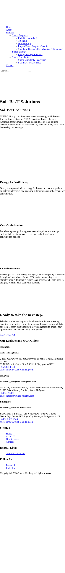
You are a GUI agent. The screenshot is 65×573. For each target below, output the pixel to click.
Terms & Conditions (15, 453)
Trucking (22, 40)
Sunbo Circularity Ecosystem (32, 60)
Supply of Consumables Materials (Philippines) (40, 49)
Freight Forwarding (27, 38)
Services (10, 32)
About (9, 30)
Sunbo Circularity (20, 57)
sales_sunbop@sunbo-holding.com (16, 422)
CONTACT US (7, 334)
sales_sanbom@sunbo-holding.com (17, 395)
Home (9, 27)
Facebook (10, 465)
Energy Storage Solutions (30, 54)
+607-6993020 (7, 393)
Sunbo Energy (19, 51)
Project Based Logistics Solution (33, 46)
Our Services (12, 439)
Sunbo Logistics (20, 35)
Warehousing (24, 43)
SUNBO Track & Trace (29, 62)
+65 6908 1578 (7, 367)
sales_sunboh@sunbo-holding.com (16, 369)
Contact (9, 65)
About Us (10, 436)
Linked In (10, 468)
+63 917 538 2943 (9, 419)
